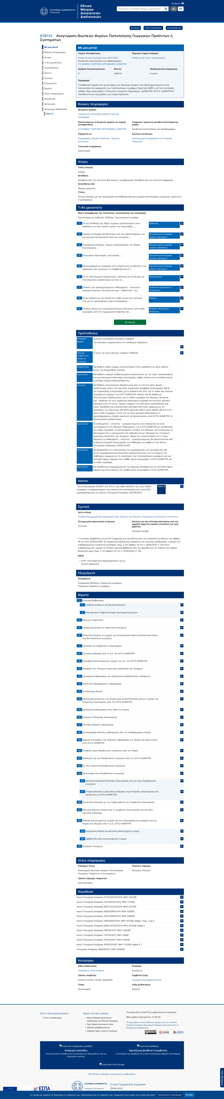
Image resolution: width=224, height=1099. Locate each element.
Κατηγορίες (49, 104)
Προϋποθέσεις (51, 67)
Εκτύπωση (135, 28)
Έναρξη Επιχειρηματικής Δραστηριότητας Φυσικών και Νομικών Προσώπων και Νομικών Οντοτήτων (128, 516)
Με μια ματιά (51, 47)
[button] (169, 1094)
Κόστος (48, 73)
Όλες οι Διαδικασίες (53, 1018)
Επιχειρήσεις (84, 138)
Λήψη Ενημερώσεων (153, 28)
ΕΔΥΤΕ (146, 1012)
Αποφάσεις (83, 970)
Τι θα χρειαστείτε (53, 62)
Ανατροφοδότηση (174, 28)
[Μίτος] (59, 11)
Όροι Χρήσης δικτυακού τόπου (100, 1024)
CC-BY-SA (156, 1017)
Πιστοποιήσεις (97, 970)
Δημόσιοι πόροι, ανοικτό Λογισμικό (102, 1031)
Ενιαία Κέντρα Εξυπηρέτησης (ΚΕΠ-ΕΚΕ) (98, 58)
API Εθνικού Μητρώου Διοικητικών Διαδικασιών (112, 1074)
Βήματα (48, 88)
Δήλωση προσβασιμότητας (98, 1027)
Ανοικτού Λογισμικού (167, 1012)
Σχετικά (48, 78)
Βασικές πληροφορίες (55, 52)
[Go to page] (166, 8)
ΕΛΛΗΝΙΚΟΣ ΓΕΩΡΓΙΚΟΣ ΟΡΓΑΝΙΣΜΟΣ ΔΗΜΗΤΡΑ (102, 64)
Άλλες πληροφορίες (54, 93)
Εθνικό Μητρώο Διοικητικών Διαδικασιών (90, 11)
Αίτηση (47, 57)
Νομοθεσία (49, 98)
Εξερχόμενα (50, 83)
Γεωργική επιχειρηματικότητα (146, 979)
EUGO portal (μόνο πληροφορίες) (148, 58)
